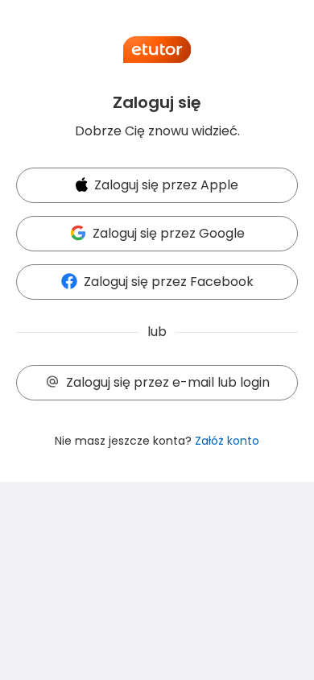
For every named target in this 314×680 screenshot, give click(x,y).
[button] (157, 186)
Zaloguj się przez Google (169, 233)
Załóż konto (227, 441)
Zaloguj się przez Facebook (169, 281)
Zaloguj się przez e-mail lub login (168, 382)
